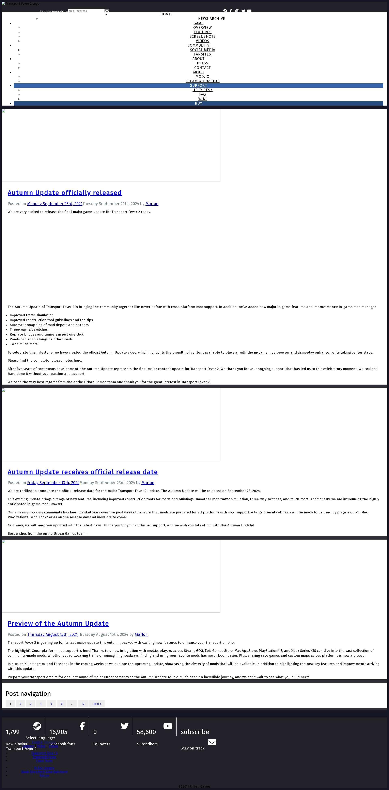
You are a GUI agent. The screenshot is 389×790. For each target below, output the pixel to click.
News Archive (211, 18)
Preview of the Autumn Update (58, 623)
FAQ (202, 94)
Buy (198, 103)
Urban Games (44, 768)
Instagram (36, 664)
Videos (202, 41)
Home (165, 14)
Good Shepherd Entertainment (44, 772)
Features (203, 32)
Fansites (202, 54)
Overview (202, 27)
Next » (97, 703)
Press (202, 63)
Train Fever (44, 761)
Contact (202, 67)
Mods (198, 72)
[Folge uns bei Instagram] (237, 11)
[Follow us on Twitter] (243, 11)
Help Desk (202, 90)
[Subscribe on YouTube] (249, 11)
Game (198, 23)
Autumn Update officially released (65, 193)
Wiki (202, 99)
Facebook (61, 664)
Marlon (151, 203)
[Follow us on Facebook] (231, 11)
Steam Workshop (203, 81)
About (198, 59)
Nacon (44, 775)
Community (198, 45)
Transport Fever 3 (44, 753)
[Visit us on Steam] (225, 11)
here (77, 360)
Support (198, 85)
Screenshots (203, 36)
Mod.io (202, 76)
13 (83, 703)
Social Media (202, 50)
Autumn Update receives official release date (83, 472)
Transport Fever (44, 757)
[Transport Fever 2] (21, 11)
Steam (53, 746)
